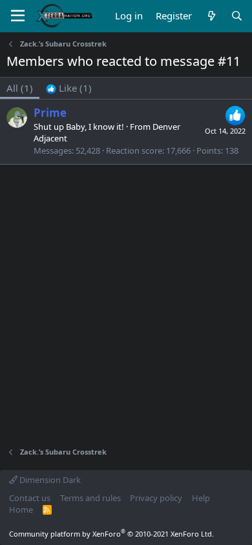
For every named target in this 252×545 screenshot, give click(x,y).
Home (21, 509)
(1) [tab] (19, 87)
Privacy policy (156, 498)
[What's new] (211, 16)
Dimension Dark (49, 480)
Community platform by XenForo (111, 534)
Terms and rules (90, 498)
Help (201, 498)
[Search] (236, 16)
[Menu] (18, 16)
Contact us (29, 498)
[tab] (68, 88)
